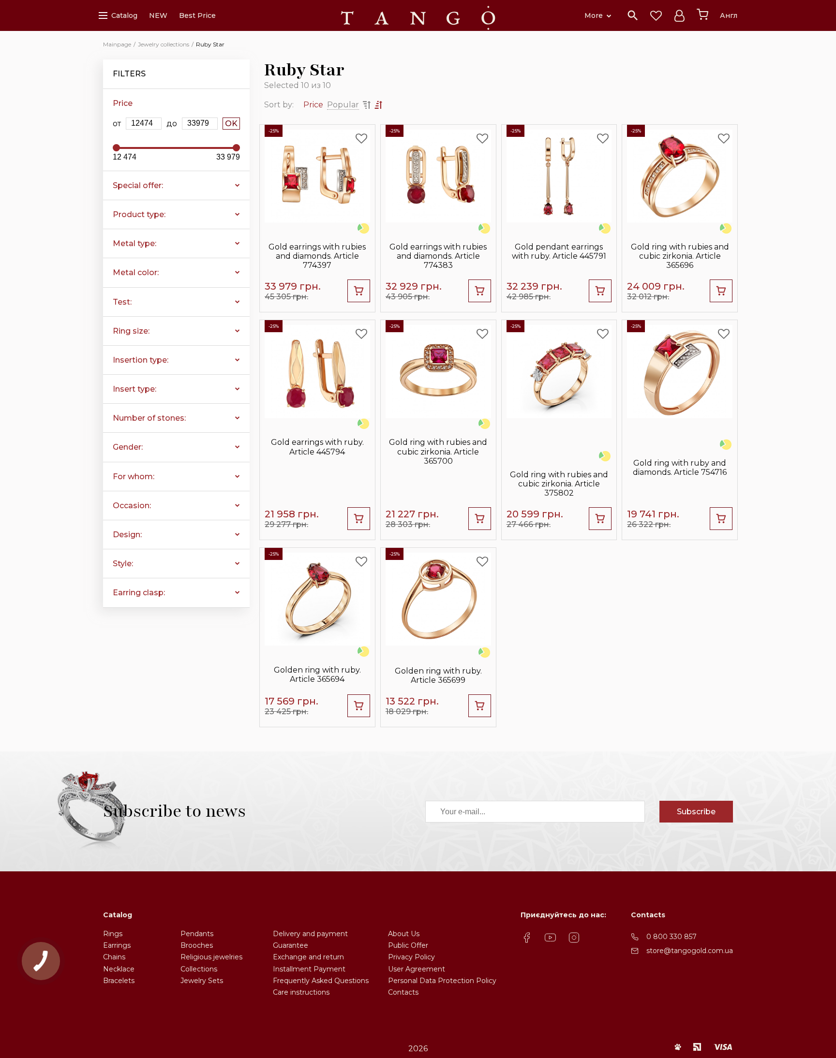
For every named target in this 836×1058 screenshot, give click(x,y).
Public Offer (408, 945)
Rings (112, 933)
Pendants (196, 933)
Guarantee (290, 945)
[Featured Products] (656, 15)
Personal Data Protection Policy (442, 980)
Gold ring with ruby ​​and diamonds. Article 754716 (680, 467)
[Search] (632, 15)
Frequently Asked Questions (321, 980)
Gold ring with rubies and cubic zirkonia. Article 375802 (559, 484)
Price (313, 104)
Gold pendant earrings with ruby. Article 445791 (559, 251)
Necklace (118, 969)
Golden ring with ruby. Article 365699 (438, 675)
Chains (114, 957)
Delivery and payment (310, 933)
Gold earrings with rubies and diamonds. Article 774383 (438, 256)
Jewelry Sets (201, 980)
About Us (403, 933)
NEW (158, 15)
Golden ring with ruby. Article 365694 (317, 674)
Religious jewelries (211, 957)
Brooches (196, 945)
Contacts (403, 992)
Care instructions (301, 992)
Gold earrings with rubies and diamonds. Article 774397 (317, 256)
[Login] (679, 15)
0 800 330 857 (671, 936)
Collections (198, 969)
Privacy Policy (411, 957)
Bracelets (118, 980)
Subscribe (696, 811)
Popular (343, 104)
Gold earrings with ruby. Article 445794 (317, 447)
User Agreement (416, 969)
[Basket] (702, 14)
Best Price (197, 15)
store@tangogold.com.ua (689, 950)
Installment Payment (309, 969)
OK (231, 123)
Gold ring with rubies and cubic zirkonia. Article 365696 (680, 256)
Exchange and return (308, 957)
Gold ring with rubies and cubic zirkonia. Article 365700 (438, 451)
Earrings (117, 945)
